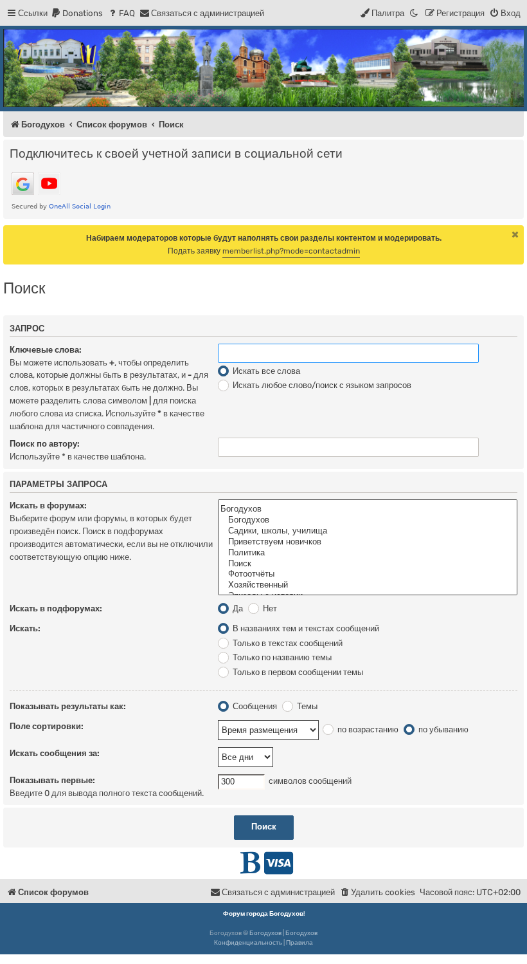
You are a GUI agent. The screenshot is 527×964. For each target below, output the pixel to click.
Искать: (25, 628)
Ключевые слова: (46, 350)
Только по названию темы (281, 657)
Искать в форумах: (48, 505)
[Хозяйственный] (367, 585)
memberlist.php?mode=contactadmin (291, 250)
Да (237, 608)
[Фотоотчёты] (367, 574)
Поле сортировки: (47, 726)
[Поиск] (367, 564)
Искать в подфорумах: (56, 608)
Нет (269, 608)
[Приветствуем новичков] (367, 542)
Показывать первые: (52, 780)
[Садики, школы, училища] (367, 531)
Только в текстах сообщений (287, 643)
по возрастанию (366, 729)
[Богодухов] (263, 68)
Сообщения (254, 706)
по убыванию (442, 729)
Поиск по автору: (45, 444)
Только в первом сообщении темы (297, 672)
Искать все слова (265, 371)
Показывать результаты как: (68, 706)
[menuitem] (77, 13)
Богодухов (265, 933)
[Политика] (367, 553)
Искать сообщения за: (55, 753)
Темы (306, 706)
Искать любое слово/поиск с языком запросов (321, 385)
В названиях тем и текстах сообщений (305, 628)
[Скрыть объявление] (515, 234)
